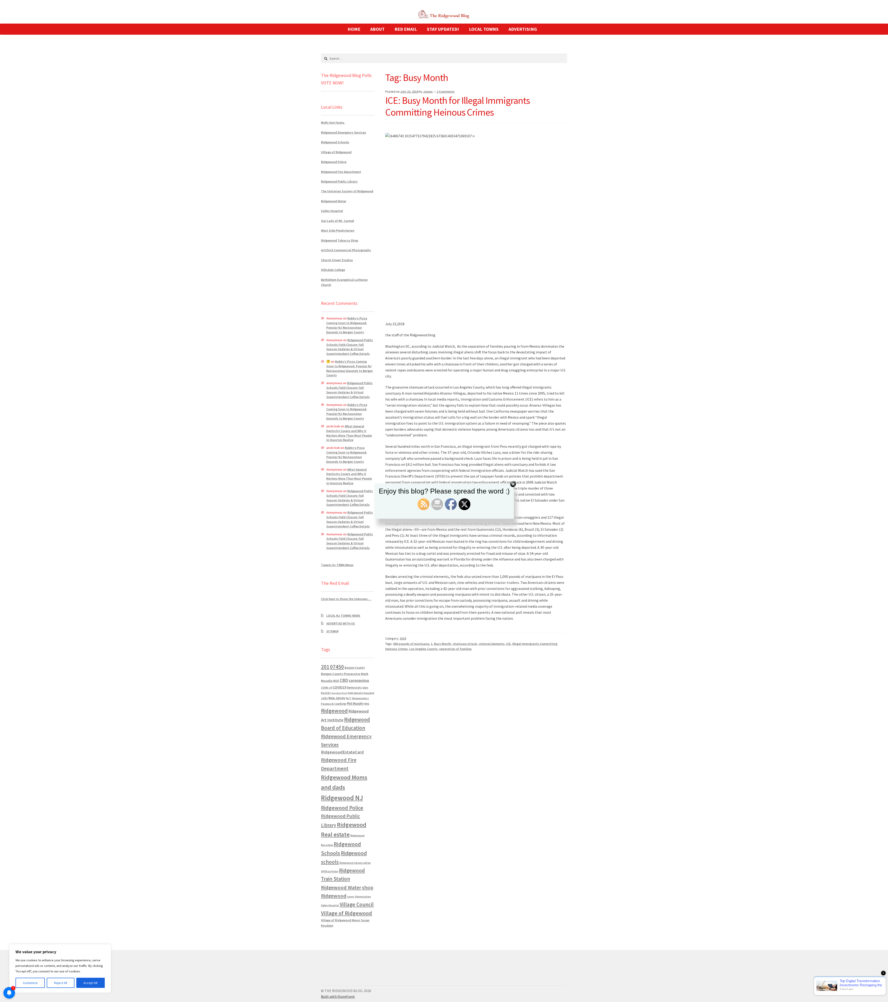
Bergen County (355, 668)
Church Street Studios (337, 260)
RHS (366, 703)
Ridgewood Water (333, 201)
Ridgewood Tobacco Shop (339, 240)
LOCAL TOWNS (484, 29)
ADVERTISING (523, 29)
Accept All (90, 983)
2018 (403, 638)
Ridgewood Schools (335, 142)
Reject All (60, 983)
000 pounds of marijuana (411, 644)
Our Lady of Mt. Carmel (337, 221)
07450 (337, 666)
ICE (508, 644)
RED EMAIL (406, 29)
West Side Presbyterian (337, 230)
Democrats (354, 687)
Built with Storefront (338, 996)
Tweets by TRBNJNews (337, 565)
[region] (60, 968)
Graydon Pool (339, 693)
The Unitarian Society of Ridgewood (347, 191)
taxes (350, 896)
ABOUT (377, 29)
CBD (344, 680)
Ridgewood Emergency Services (343, 132)
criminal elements (491, 644)
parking (340, 704)
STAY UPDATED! (443, 29)
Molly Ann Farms (333, 122)
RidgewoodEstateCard (342, 752)
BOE (336, 681)
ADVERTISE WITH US (340, 623)
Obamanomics (360, 698)
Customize (30, 983)
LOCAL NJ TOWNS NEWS (343, 615)
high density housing (361, 693)
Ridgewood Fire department (341, 172)
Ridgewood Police (333, 162)
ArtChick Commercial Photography (346, 250)
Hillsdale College (333, 270)
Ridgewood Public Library (339, 181)
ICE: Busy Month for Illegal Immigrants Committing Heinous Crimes (457, 106)
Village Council (357, 904)
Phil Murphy (355, 704)
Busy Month (442, 644)
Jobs (324, 698)
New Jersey (336, 698)
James (428, 91)
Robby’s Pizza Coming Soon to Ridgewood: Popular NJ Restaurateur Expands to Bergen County (346, 325)
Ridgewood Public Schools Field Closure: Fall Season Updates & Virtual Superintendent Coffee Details (349, 347)
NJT (348, 698)
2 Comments (446, 91)
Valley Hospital (332, 211)
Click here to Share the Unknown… (346, 599)
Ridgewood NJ (342, 798)
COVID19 (339, 687)
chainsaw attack (465, 644)
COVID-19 (326, 687)
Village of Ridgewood (336, 152)
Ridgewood (334, 710)
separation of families (455, 649)
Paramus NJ (328, 703)
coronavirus (359, 680)
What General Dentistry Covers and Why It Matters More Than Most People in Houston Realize (349, 433)
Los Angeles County (423, 649)
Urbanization (363, 896)
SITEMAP (332, 631)
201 (325, 666)
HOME (354, 29)
